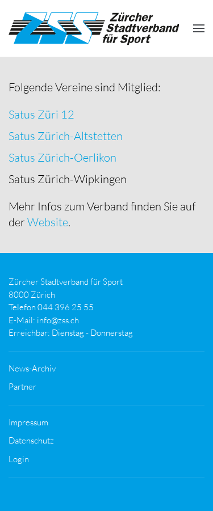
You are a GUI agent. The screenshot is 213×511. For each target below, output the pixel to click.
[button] (198, 28)
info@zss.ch (58, 320)
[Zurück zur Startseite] (94, 28)
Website (47, 222)
